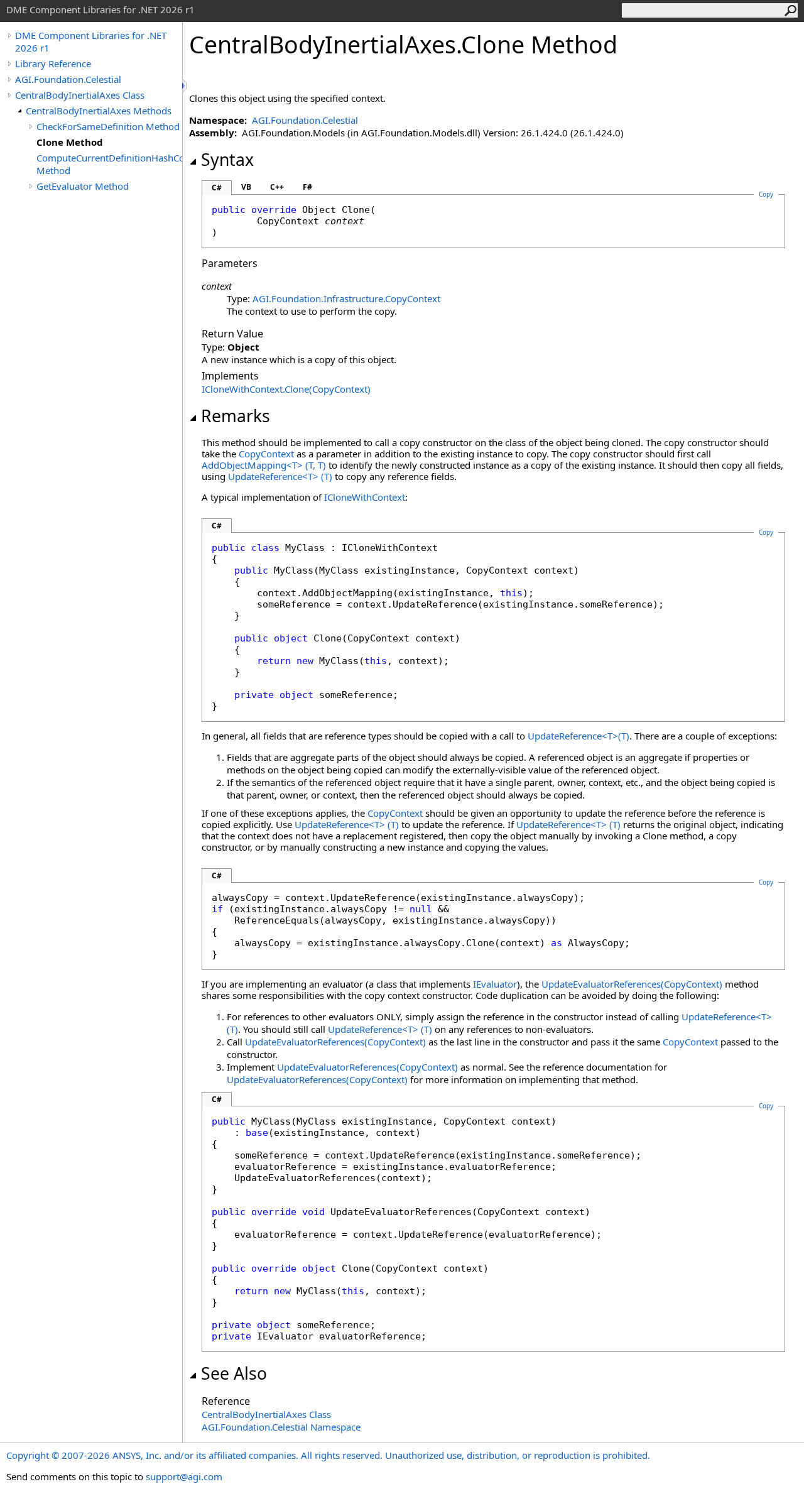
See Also (234, 1373)
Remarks (235, 416)
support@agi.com (184, 1476)
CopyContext (266, 453)
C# (217, 187)
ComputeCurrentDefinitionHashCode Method (109, 164)
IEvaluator (495, 984)
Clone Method (69, 142)
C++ (277, 187)
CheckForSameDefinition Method (108, 126)
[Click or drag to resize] (185, 86)
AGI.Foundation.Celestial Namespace (281, 1427)
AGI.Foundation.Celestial (68, 79)
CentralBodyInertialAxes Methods (98, 110)
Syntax (227, 159)
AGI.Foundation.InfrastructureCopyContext (346, 298)
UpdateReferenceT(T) (280, 476)
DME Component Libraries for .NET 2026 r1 (90, 41)
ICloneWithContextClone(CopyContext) (286, 389)
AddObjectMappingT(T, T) (264, 465)
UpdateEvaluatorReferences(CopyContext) (631, 984)
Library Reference (53, 63)
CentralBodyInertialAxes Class (79, 95)
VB (246, 187)
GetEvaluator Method (82, 186)
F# (307, 187)
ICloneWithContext (364, 497)
